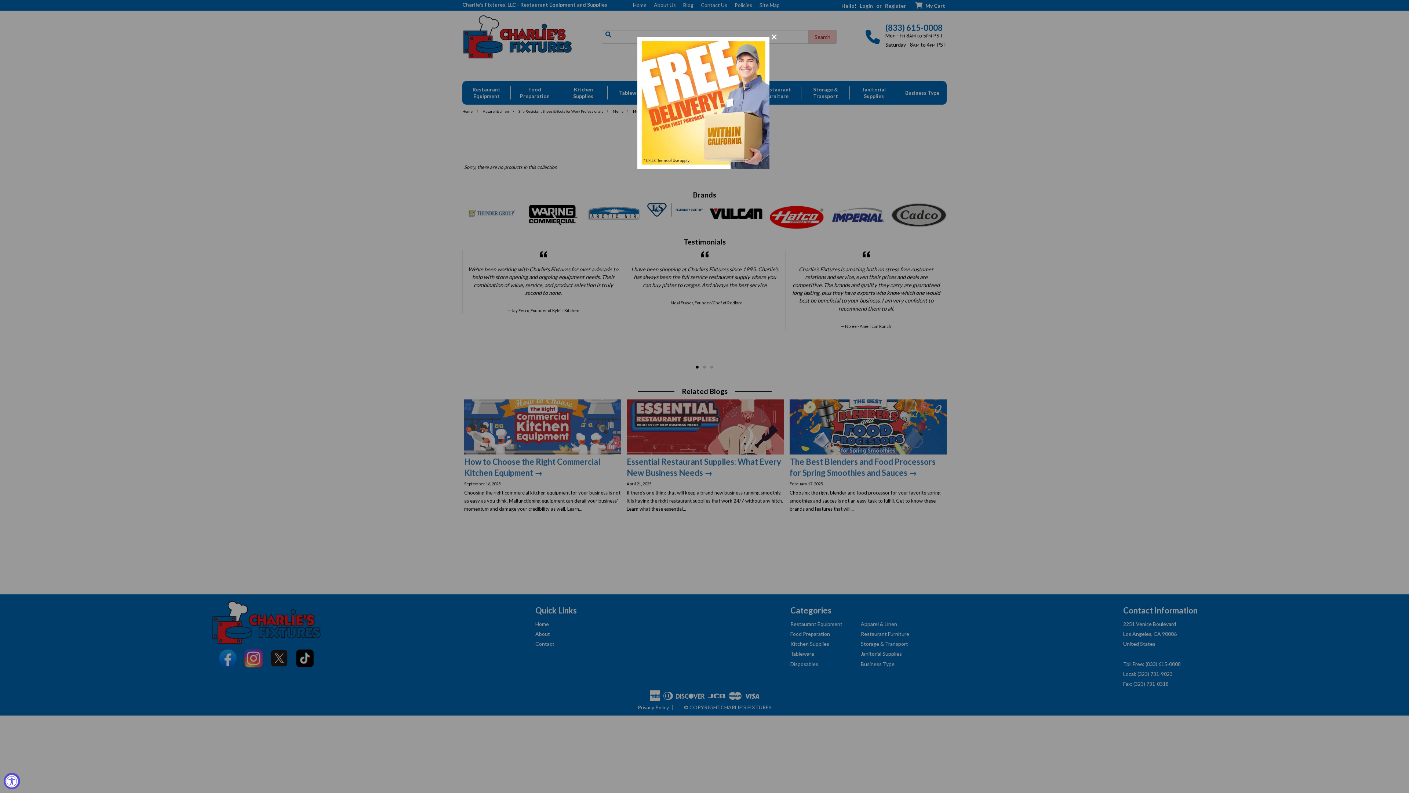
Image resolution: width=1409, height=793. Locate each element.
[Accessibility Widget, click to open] (12, 781)
